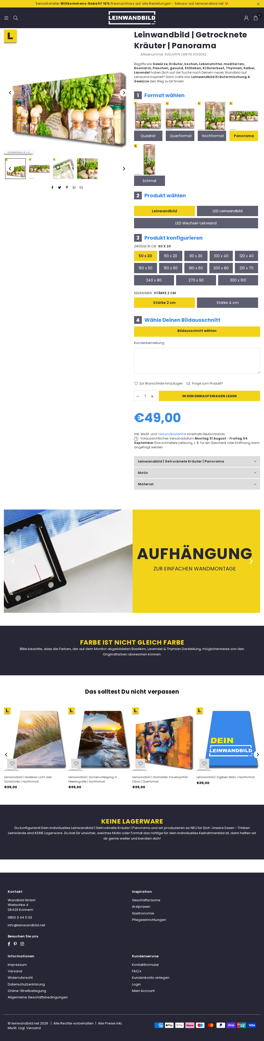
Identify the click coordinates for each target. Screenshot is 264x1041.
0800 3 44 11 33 (20, 917)
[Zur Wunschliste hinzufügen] (204, 763)
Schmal (149, 180)
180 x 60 (196, 268)
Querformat (181, 135)
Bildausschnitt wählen (197, 330)
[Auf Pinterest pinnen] (67, 187)
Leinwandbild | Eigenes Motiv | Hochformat (225, 777)
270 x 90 (196, 280)
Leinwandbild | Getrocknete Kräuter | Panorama (181, 461)
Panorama (244, 135)
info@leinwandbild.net (26, 925)
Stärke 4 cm (228, 302)
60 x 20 (170, 256)
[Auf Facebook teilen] (52, 187)
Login (136, 984)
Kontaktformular (145, 964)
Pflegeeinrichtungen (149, 919)
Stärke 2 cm (164, 302)
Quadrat (148, 135)
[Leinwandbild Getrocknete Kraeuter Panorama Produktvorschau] (15, 169)
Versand (15, 971)
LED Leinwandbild (228, 211)
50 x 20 (145, 256)
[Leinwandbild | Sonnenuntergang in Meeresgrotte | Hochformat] (100, 739)
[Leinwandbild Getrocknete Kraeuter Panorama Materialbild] (63, 168)
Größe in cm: (152, 246)
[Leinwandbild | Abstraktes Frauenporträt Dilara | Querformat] (164, 739)
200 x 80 (221, 268)
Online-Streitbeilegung (27, 990)
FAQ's (136, 971)
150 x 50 (145, 268)
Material (145, 484)
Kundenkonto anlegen (150, 977)
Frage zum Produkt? (207, 383)
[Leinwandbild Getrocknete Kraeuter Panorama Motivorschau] (39, 168)
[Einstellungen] (246, 17)
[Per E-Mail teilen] (81, 187)
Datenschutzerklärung (26, 984)
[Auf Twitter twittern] (60, 187)
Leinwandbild (164, 211)
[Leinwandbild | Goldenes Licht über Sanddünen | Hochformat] (36, 739)
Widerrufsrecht (20, 977)
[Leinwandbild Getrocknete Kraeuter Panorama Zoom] (87, 168)
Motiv (143, 472)
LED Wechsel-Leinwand (196, 223)
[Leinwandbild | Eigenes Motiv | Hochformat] (228, 739)
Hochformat (213, 135)
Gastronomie (143, 913)
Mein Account (143, 990)
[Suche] (15, 17)
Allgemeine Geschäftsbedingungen (38, 997)
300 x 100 (238, 280)
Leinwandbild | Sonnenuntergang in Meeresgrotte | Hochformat (92, 779)
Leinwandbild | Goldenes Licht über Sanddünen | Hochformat (28, 779)
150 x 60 (171, 268)
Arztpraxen (141, 906)
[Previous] (10, 93)
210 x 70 (246, 268)
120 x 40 (247, 256)
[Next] (124, 93)
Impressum (17, 964)
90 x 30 (195, 256)
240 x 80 (154, 280)
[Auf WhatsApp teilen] (74, 187)
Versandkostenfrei (172, 434)
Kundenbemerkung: (149, 343)
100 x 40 (221, 256)
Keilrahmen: (155, 293)
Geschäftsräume (146, 900)
